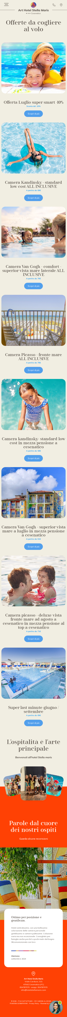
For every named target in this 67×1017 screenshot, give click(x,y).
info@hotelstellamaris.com (33, 990)
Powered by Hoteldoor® (48, 1003)
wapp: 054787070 (39, 987)
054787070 (24, 987)
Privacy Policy (34, 1003)
